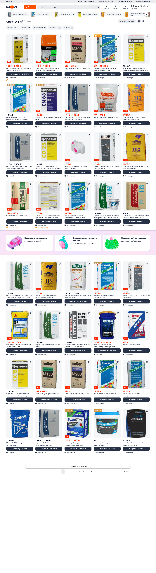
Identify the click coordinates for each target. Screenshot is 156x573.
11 (92, 471)
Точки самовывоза (125, 1)
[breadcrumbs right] (146, 14)
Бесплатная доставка (106, 1)
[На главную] (11, 7)
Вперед (125, 471)
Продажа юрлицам (143, 1)
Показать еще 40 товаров (78, 466)
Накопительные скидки (86, 1)
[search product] (98, 7)
